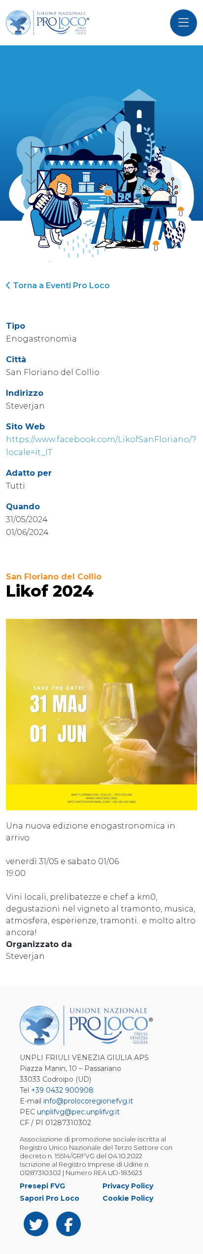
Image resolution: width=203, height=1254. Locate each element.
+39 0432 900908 (62, 1090)
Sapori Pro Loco (49, 1198)
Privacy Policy (127, 1185)
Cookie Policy (127, 1198)
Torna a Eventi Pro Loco (60, 285)
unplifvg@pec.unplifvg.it (78, 1111)
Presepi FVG (42, 1185)
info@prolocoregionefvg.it (88, 1101)
